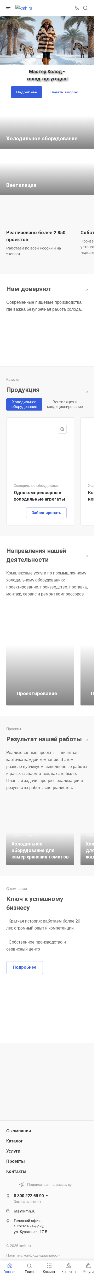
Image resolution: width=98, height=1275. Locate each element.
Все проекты (85, 739)
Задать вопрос (64, 92)
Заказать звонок (27, 1202)
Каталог (85, 392)
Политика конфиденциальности (33, 1255)
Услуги (13, 1151)
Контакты (16, 1171)
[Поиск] (85, 8)
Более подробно (85, 555)
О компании (18, 1131)
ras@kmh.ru (24, 1211)
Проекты (15, 1161)
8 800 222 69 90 (29, 1196)
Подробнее (26, 92)
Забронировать (46, 512)
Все (85, 289)
